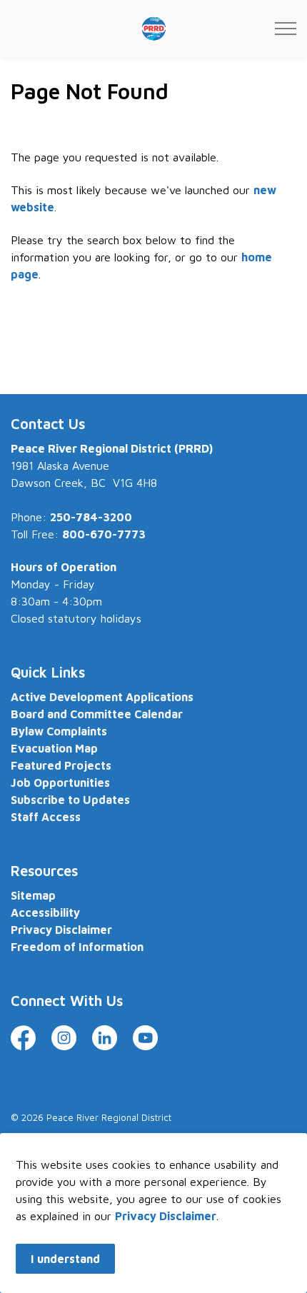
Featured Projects (61, 765)
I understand (65, 1258)
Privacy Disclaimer (165, 1215)
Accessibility (45, 912)
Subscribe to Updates (70, 799)
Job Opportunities (60, 782)
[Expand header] (285, 28)
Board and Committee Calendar (97, 714)
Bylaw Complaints (59, 731)
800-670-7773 (104, 534)
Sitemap (33, 895)
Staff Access (46, 816)
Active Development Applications (102, 696)
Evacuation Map (54, 748)
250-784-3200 (91, 516)
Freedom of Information (77, 946)
